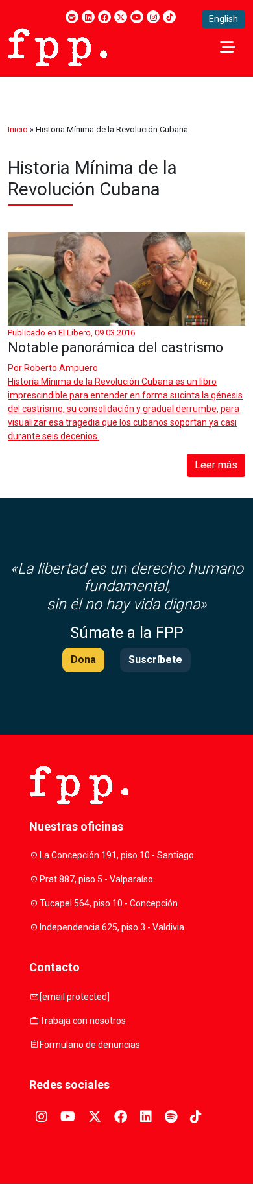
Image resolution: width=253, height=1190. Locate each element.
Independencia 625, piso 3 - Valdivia (112, 927)
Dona (83, 659)
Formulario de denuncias (90, 1044)
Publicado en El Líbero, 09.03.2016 (71, 332)
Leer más (216, 465)
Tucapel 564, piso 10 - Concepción (109, 903)
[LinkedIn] (88, 16)
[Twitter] (120, 16)
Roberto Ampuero (61, 368)
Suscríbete (155, 659)
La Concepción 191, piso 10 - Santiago (117, 855)
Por (53, 368)
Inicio (18, 129)
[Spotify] (72, 16)
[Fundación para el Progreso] (57, 46)
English (223, 19)
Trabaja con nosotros (83, 1020)
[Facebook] (104, 16)
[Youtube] (136, 16)
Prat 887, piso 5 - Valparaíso (96, 879)
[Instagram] (153, 16)
